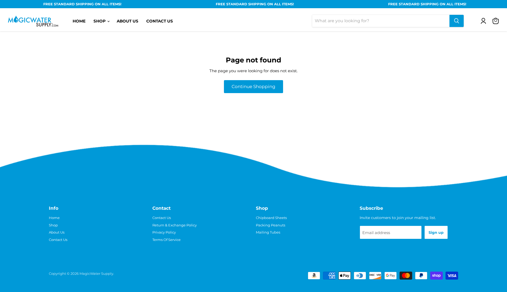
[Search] (456, 21)
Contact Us (159, 21)
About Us (127, 21)
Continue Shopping (253, 86)
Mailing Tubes (268, 232)
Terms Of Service (166, 240)
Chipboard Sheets (271, 218)
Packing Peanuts (270, 225)
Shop (100, 21)
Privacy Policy (164, 232)
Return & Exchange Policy (174, 225)
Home (79, 21)
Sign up (436, 232)
